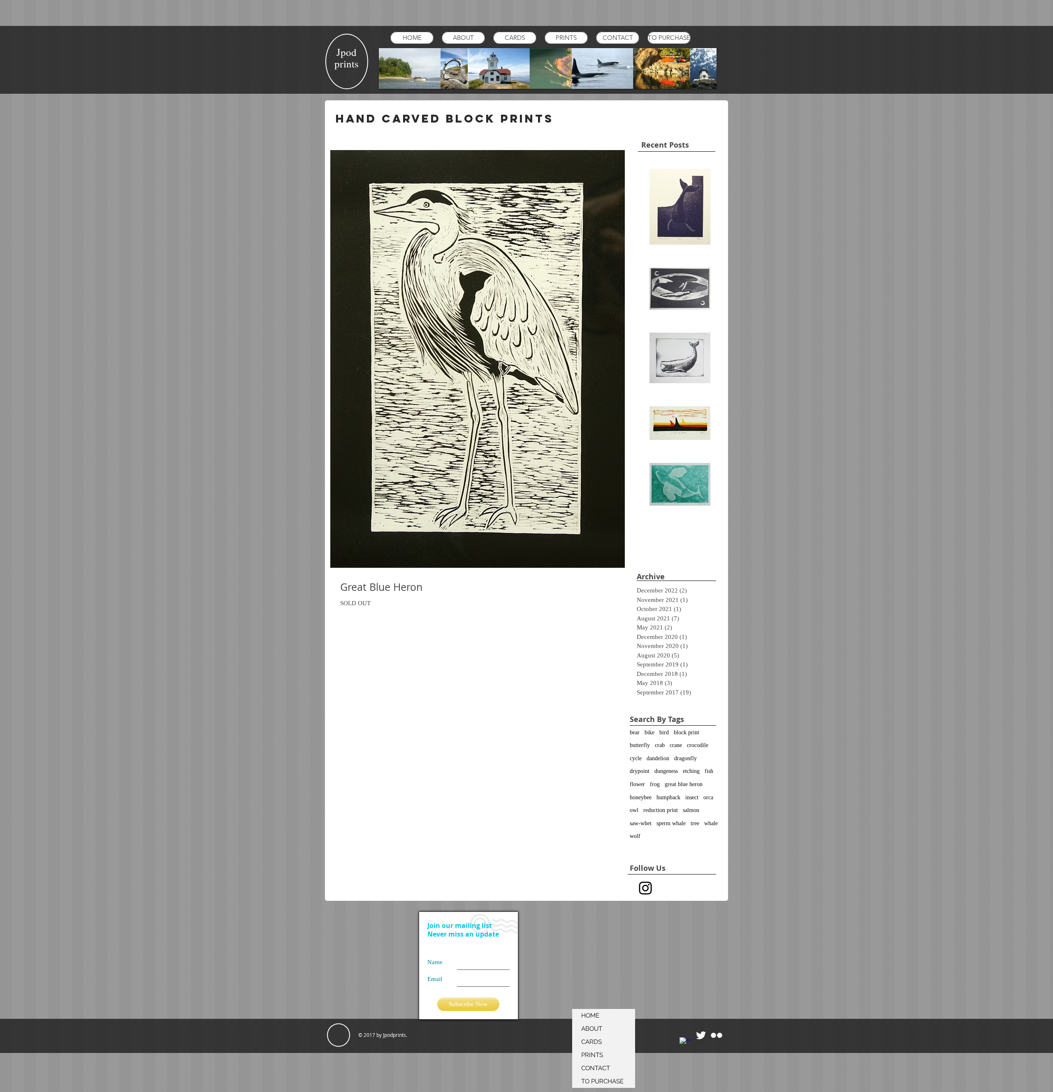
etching (691, 771)
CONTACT (595, 1068)
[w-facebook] (685, 1043)
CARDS (591, 1042)
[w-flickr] (716, 1035)
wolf (635, 836)
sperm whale (671, 823)
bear (635, 732)
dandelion (658, 758)
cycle (636, 758)
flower (637, 784)
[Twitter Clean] (701, 1035)
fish (709, 771)
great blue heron (684, 784)
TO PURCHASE (602, 1081)
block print (686, 732)
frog (655, 784)
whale (711, 823)
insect (691, 797)
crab (660, 745)
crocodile (697, 745)
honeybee (641, 797)
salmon (691, 810)
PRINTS (592, 1055)
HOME (590, 1015)
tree (695, 823)
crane (676, 745)
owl (634, 810)
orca (708, 797)
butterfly (640, 745)
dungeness (666, 771)
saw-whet (641, 823)
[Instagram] (645, 888)
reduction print (660, 810)
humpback (668, 797)
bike (649, 732)
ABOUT (591, 1028)
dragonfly (685, 758)
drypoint (639, 771)
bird (664, 732)
